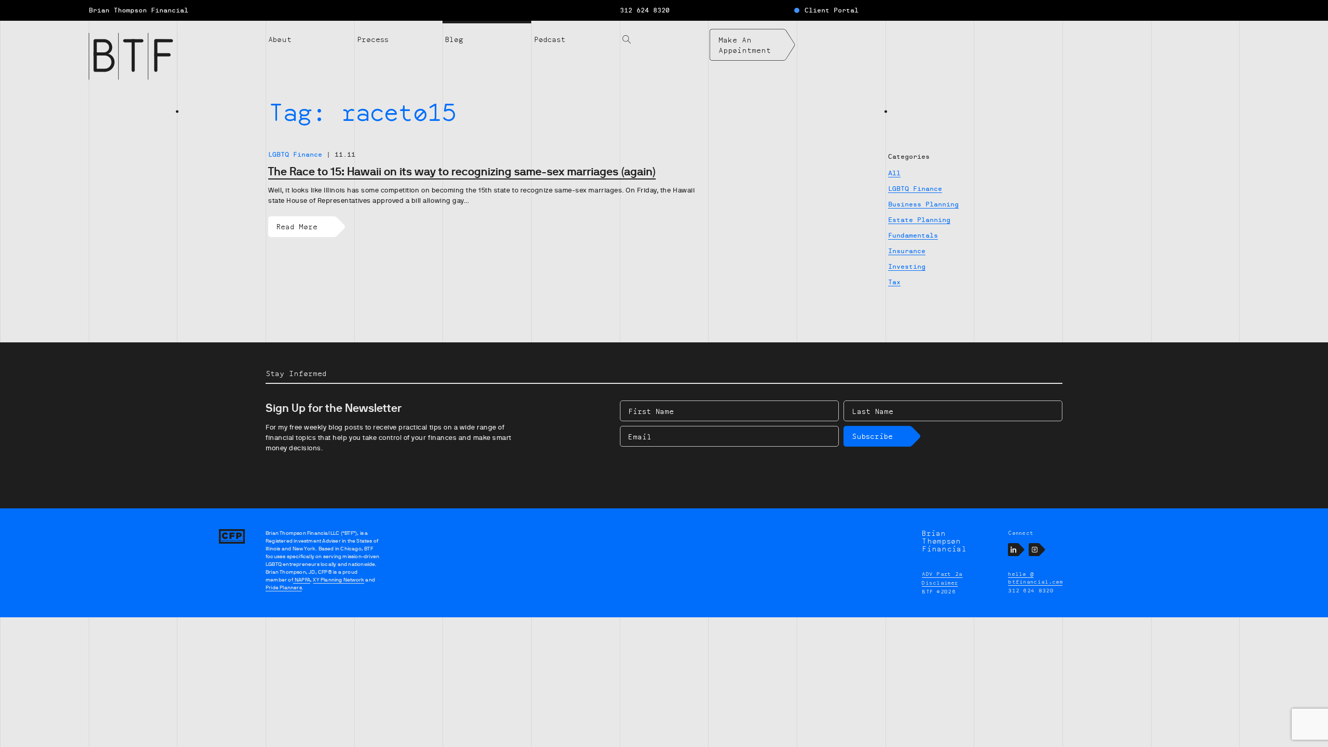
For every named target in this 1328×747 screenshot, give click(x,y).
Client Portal (832, 10)
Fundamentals (913, 235)
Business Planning (923, 204)
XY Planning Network (338, 580)
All (894, 173)
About (280, 39)
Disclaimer (940, 582)
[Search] (664, 33)
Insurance (906, 251)
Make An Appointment (744, 44)
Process (373, 39)
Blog (454, 39)
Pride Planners (284, 587)
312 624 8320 (645, 10)
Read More (296, 226)
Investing (906, 266)
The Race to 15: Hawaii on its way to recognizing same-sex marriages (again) (462, 171)
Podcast (549, 39)
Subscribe (872, 436)
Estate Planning (919, 220)
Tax (894, 282)
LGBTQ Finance (915, 188)
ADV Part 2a (942, 574)
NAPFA (301, 580)
